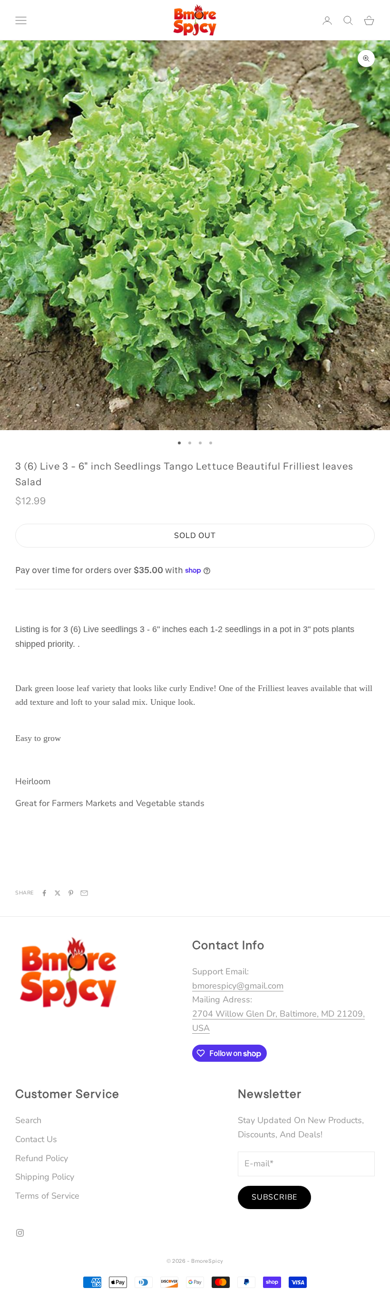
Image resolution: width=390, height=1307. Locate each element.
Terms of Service (47, 1195)
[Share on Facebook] (44, 893)
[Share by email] (84, 893)
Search (28, 1120)
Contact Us (36, 1139)
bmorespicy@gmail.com (237, 985)
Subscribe (274, 1197)
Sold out (194, 535)
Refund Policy (41, 1158)
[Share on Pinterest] (71, 893)
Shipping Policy (44, 1176)
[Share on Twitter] (57, 893)
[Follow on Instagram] (20, 1233)
